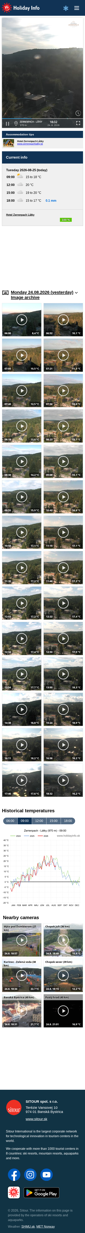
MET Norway (45, 1226)
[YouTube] (46, 1175)
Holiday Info (17, 5)
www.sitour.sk (36, 1119)
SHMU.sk (28, 1226)
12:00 (39, 821)
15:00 (54, 821)
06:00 (10, 821)
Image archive (25, 297)
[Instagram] (30, 1175)
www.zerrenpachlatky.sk (30, 143)
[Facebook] (14, 1175)
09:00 (25, 821)
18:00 (68, 821)
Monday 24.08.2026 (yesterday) (42, 292)
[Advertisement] (42, 255)
